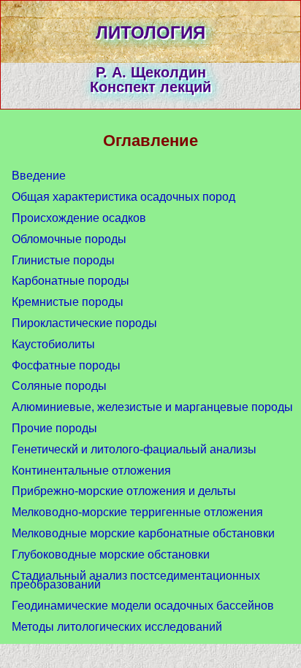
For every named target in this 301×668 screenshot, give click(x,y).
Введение (39, 175)
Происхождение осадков (79, 218)
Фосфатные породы (66, 365)
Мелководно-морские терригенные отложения (137, 512)
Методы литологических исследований (117, 627)
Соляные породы (59, 386)
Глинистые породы (63, 260)
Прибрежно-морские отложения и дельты (124, 491)
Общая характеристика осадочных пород (123, 197)
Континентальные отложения (91, 470)
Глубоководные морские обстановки (111, 554)
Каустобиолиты (53, 344)
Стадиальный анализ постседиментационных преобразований (135, 580)
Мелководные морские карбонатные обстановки (143, 533)
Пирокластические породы (84, 323)
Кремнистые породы (67, 302)
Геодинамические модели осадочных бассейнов (143, 605)
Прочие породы (54, 428)
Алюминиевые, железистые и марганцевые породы (152, 407)
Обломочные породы (69, 239)
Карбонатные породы (70, 281)
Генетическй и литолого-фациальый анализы (134, 449)
